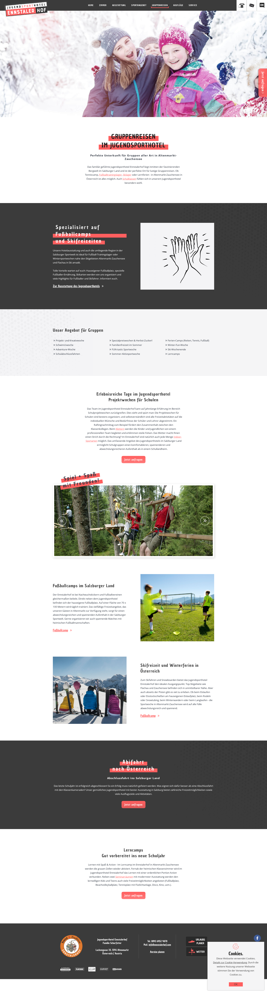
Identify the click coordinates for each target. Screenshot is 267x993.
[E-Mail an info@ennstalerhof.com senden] (252, 5)
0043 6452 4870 (159, 941)
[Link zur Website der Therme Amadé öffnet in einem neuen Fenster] (92, 969)
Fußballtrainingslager (110, 174)
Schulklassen (129, 178)
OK (236, 984)
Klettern (120, 428)
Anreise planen (157, 951)
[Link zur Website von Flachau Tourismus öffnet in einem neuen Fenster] (79, 969)
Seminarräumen (124, 876)
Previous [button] (62, 520)
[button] (78, 286)
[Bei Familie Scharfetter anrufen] (242, 5)
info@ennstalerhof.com (160, 944)
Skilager (127, 174)
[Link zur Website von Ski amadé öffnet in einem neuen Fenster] (117, 969)
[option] (133, 520)
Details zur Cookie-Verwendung (230, 962)
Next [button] (204, 520)
